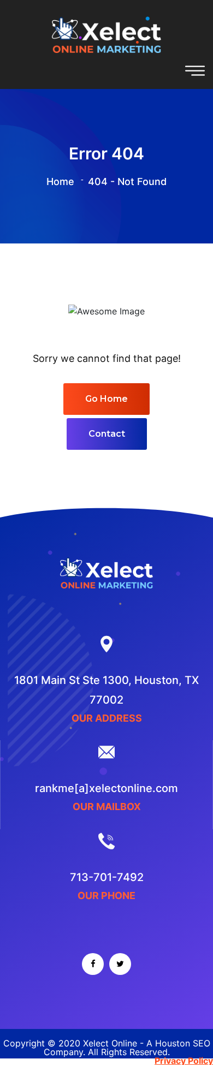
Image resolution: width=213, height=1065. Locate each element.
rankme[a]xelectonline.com (106, 788)
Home (60, 181)
